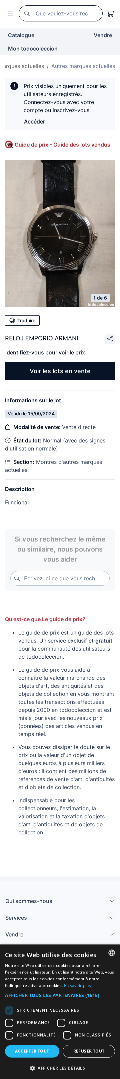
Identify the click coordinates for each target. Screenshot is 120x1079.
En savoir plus (77, 985)
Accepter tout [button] (32, 1051)
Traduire (26, 320)
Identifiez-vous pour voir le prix (45, 352)
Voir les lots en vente (60, 371)
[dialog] (60, 1011)
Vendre (103, 35)
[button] (60, 995)
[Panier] (111, 13)
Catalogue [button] (21, 35)
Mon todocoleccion (33, 48)
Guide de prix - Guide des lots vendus (62, 144)
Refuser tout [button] (89, 1051)
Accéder (34, 121)
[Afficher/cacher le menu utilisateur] (9, 13)
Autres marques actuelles (83, 66)
